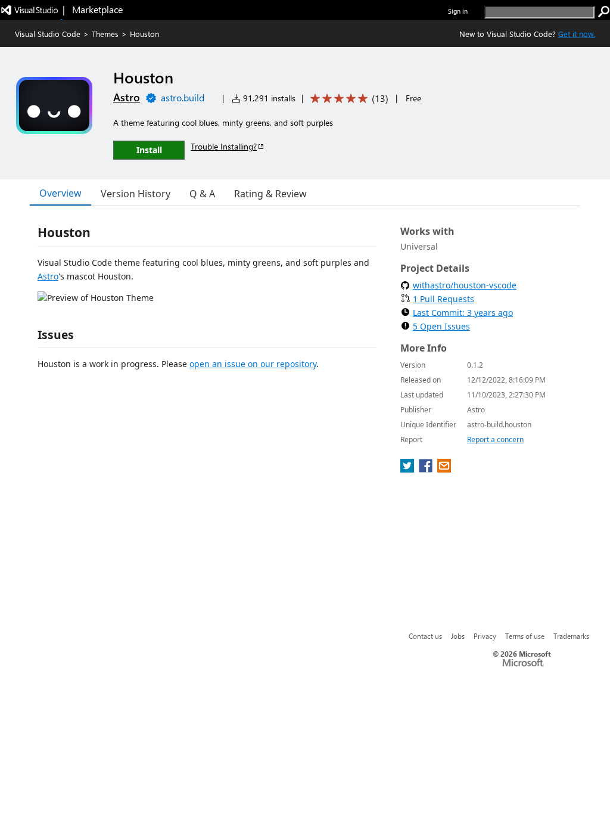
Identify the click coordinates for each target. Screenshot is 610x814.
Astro (126, 97)
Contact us (425, 636)
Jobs (458, 636)
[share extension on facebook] (427, 469)
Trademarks (571, 636)
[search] (604, 12)
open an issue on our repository (252, 363)
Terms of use (524, 636)
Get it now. (576, 34)
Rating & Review (270, 193)
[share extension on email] (444, 469)
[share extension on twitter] (408, 469)
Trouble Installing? (224, 146)
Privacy (485, 636)
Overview (60, 193)
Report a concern (495, 439)
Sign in (458, 11)
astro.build (182, 97)
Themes (105, 34)
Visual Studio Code (47, 34)
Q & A (202, 193)
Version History (135, 193)
